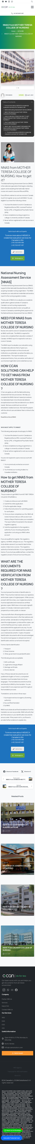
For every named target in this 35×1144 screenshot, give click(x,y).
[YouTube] (5, 1)
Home (13, 31)
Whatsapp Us (19, 258)
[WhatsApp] (12, 1)
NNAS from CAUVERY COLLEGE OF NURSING (17, 948)
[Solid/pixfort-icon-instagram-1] (4, 989)
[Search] (32, 1)
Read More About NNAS (8, 417)
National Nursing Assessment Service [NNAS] (18, 110)
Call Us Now (18, 252)
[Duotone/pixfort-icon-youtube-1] (12, 989)
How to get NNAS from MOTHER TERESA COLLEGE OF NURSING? (15, 123)
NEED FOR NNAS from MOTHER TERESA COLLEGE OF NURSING (15, 113)
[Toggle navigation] (32, 7)
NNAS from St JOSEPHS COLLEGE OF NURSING (17, 866)
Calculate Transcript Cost (11, 1138)
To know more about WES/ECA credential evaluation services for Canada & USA (16, 106)
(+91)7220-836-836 (17, 243)
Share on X (27, 771)
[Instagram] (8, 1)
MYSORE (21, 31)
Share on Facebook (12, 771)
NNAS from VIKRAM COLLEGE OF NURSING (17, 908)
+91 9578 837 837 (18, 13)
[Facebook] (2, 1)
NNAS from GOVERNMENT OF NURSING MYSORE (15, 826)
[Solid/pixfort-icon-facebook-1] (16, 989)
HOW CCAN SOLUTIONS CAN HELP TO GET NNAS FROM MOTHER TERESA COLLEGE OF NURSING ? (16, 118)
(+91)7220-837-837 (17, 245)
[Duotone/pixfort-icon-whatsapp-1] (8, 989)
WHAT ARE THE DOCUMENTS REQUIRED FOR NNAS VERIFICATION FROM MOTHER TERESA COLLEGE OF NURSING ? (16, 128)
